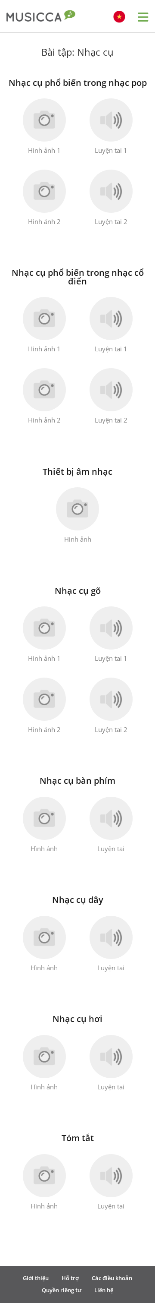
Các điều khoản (112, 1278)
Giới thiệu (36, 1278)
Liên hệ (103, 1290)
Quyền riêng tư (61, 1290)
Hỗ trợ (70, 1278)
